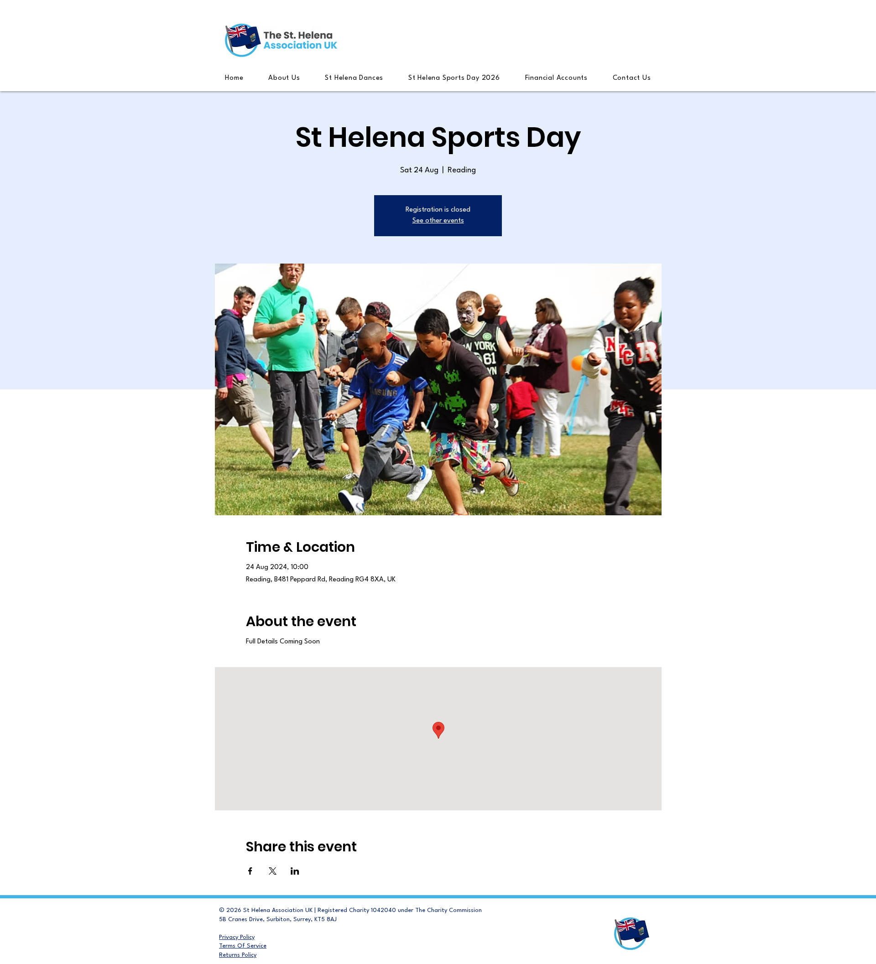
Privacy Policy (237, 937)
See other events (438, 221)
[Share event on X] (272, 871)
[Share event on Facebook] (250, 871)
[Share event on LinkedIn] (295, 871)
